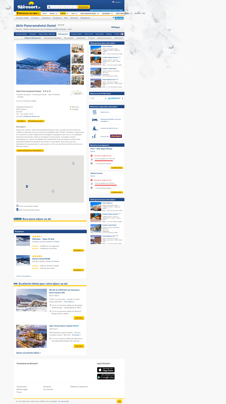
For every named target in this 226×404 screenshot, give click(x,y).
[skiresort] (29, 6)
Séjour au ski (119, 38)
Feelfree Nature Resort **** (111, 57)
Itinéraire (109, 34)
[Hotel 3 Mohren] (95, 50)
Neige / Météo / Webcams (47, 34)
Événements (100, 34)
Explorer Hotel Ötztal (109, 68)
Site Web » (21, 121)
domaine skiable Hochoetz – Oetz (59, 29)
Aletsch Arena (96, 173)
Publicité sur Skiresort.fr (79, 387)
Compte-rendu (116, 168)
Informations (69, 302)
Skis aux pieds (68, 38)
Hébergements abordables (52, 38)
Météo (66, 18)
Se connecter (48, 389)
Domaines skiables (22, 18)
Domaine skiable (21, 34)
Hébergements (85, 18)
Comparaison (46, 18)
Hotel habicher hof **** (110, 79)
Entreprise (47, 387)
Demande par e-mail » (35, 121)
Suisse (92, 151)
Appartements (81, 38)
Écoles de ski (89, 34)
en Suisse (55, 242)
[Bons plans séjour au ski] (117, 18)
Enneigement (57, 18)
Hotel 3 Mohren (107, 46)
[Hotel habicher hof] (95, 83)
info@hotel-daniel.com (31, 116)
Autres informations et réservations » (30, 150)
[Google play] (106, 379)
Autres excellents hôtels (27, 353)
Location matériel (76, 34)
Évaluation (32, 34)
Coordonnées (22, 387)
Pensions (92, 38)
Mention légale (22, 389)
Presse (19, 392)
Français (117, 2)
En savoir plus (63, 401)
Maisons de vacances (104, 38)
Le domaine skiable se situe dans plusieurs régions (105, 10)
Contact (116, 34)
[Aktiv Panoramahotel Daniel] (43, 64)
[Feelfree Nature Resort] (95, 61)
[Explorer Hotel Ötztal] (95, 72)
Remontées (74, 18)
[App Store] (106, 373)
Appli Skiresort (103, 364)
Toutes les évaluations (23, 276)
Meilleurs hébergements (33, 38)
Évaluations (35, 18)
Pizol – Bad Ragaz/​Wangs (101, 149)
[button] (27, 186)
